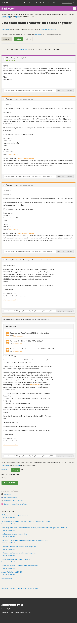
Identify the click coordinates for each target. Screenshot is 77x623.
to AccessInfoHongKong (15, 504)
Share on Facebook (10, 497)
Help (11, 613)
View (14, 336)
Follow (18, 39)
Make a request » (10, 483)
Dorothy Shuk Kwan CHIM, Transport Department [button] (23, 260)
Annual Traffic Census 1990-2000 (12, 572)
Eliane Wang (6, 17)
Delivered (12, 60)
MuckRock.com (67, 3)
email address (13, 154)
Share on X (7, 494)
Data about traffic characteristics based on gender (19, 547)
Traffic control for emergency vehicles (14, 534)
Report (69, 90)
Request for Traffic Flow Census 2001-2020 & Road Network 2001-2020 (25, 540)
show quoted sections (10, 300)
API (30, 613)
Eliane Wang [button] (10, 58)
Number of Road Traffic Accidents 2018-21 (16, 559)
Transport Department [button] (14, 99)
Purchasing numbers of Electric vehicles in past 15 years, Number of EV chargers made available (34, 528)
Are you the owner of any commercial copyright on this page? (20, 588)
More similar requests (7, 578)
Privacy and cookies (21, 613)
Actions (6, 39)
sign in (17, 17)
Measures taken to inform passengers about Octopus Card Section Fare (26, 521)
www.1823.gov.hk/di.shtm (25, 158)
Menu (74, 8)
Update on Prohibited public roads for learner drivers (20, 566)
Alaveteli (11, 609)
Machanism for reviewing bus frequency (15, 515)
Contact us (38, 34)
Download (19, 336)
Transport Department (48, 29)
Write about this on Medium (13, 501)
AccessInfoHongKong (8, 8)
